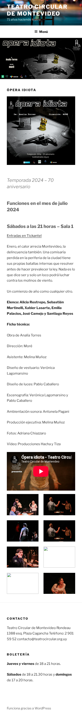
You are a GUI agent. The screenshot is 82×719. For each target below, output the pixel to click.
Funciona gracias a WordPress (29, 708)
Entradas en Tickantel (24, 236)
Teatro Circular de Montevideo (37, 10)
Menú (43, 32)
